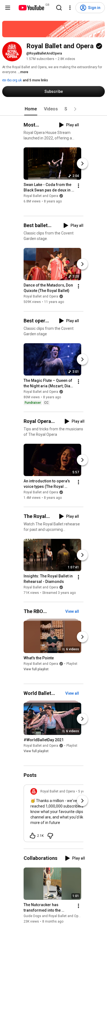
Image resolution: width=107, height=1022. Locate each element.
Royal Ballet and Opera (41, 196)
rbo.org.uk (14, 80)
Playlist (71, 664)
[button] (75, 109)
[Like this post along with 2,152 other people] (32, 835)
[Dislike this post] (50, 835)
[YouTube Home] (31, 7)
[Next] (82, 163)
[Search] (59, 7)
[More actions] (78, 185)
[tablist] (53, 109)
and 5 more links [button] (35, 80)
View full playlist (36, 669)
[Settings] (70, 7)
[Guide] (7, 7)
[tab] (30, 109)
